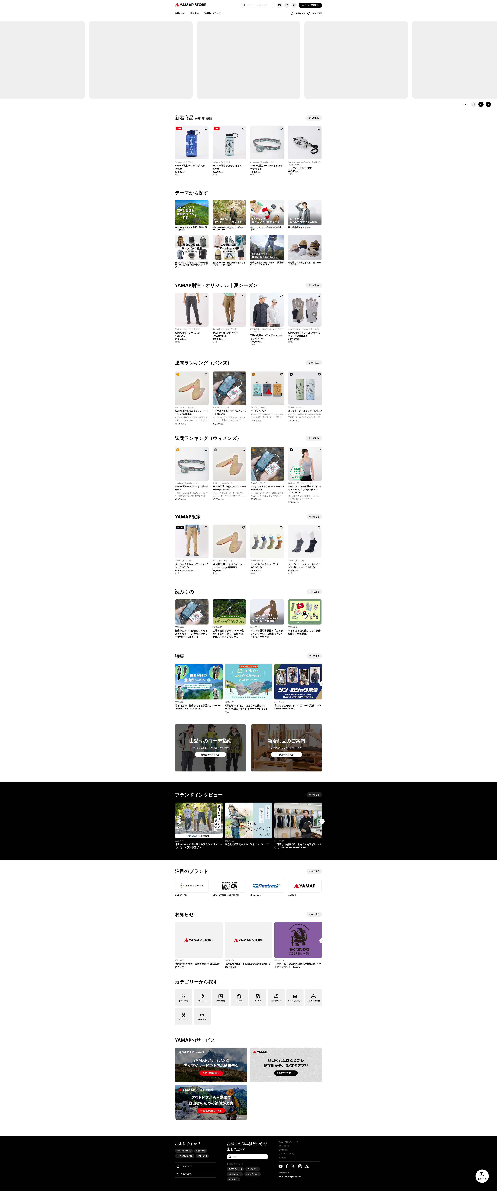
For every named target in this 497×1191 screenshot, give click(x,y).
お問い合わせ (202, 1156)
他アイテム (202, 1019)
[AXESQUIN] (192, 886)
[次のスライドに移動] (488, 104)
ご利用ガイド (299, 13)
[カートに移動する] (294, 5)
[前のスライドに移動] (481, 104)
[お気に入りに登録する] (206, 128)
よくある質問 (316, 13)
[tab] (463, 104)
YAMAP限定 (220, 1001)
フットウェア (276, 1001)
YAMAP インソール (235, 1169)
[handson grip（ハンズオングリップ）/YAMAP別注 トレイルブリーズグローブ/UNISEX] (304, 310)
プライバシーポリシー (288, 1153)
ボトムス (258, 1001)
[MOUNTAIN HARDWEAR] (229, 886)
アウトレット (202, 1001)
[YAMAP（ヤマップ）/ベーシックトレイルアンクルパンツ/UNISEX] (192, 541)
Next (322, 683)
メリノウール (233, 1179)
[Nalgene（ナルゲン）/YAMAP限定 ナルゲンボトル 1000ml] (192, 142)
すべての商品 (183, 1001)
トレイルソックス (235, 1174)
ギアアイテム (183, 1019)
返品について (200, 1151)
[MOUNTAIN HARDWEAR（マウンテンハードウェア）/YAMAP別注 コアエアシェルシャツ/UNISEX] (267, 310)
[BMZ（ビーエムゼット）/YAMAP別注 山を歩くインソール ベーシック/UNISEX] (229, 541)
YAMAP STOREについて (288, 1142)
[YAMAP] (304, 886)
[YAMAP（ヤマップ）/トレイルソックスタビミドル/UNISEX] (267, 541)
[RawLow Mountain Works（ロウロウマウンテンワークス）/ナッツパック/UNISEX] (304, 142)
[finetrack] (267, 886)
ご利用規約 (283, 1150)
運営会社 (282, 1157)
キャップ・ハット (252, 1174)
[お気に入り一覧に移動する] (279, 5)
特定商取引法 (284, 1146)
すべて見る (314, 516)
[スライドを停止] (473, 104)
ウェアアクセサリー (295, 1001)
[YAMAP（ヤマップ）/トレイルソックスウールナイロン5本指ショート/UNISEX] (304, 541)
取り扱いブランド (212, 13)
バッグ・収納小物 (313, 1001)
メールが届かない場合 (184, 1156)
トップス (239, 1001)
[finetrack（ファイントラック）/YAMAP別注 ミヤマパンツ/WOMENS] (229, 310)
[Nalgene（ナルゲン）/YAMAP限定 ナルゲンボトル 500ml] (229, 142)
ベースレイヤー (252, 1169)
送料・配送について (184, 1151)
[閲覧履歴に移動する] (286, 5)
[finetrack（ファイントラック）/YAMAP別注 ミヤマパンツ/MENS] (192, 310)
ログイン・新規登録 (310, 5)
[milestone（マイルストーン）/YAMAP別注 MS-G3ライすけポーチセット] (267, 142)
